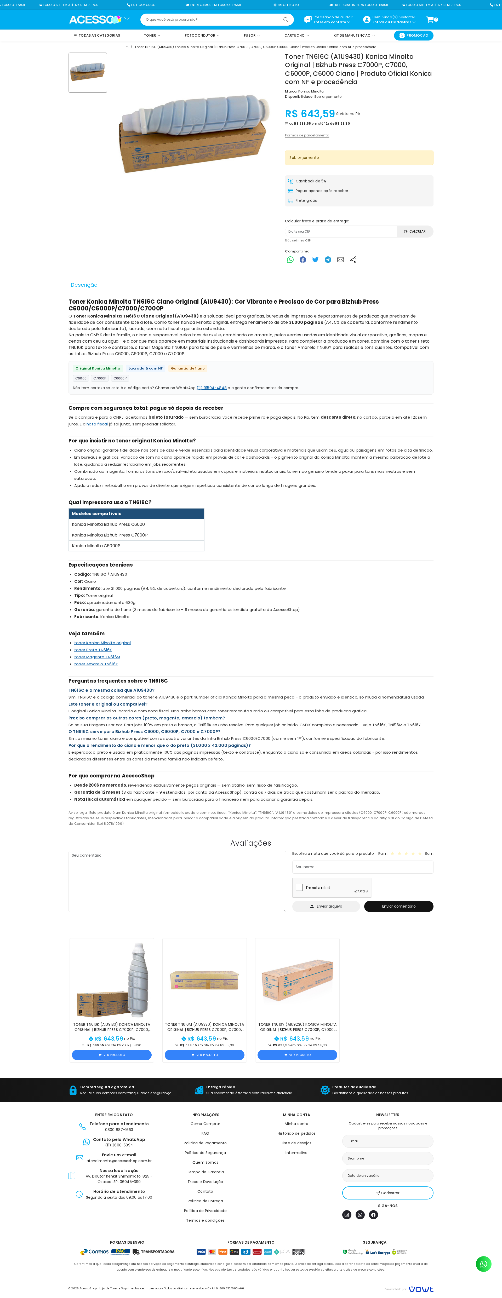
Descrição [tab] (84, 285)
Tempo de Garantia (205, 1172)
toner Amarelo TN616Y (308, 347)
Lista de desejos (296, 1143)
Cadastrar (401, 22)
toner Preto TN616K (93, 650)
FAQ (205, 1133)
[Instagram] (346, 1214)
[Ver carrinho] (429, 19)
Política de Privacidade (205, 1210)
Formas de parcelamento (307, 135)
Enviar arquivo (329, 906)
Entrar (378, 22)
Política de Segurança (205, 1152)
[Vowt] (409, 1288)
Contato (205, 1191)
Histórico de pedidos (297, 1133)
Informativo (296, 1152)
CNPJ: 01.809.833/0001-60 (226, 1288)
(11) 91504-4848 (212, 387)
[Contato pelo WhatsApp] (484, 1264)
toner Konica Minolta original (198, 322)
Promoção (417, 35)
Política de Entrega (205, 1201)
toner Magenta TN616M (163, 347)
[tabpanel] (251, 562)
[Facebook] (373, 1214)
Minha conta (296, 1123)
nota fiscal (97, 424)
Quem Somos (205, 1162)
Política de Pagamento (205, 1143)
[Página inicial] (99, 19)
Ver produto (114, 1055)
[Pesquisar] (286, 19)
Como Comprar (205, 1123)
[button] (147, 945)
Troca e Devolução (205, 1181)
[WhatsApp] (360, 1214)
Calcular (417, 231)
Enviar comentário (399, 906)
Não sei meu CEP (298, 240)
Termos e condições (205, 1220)
